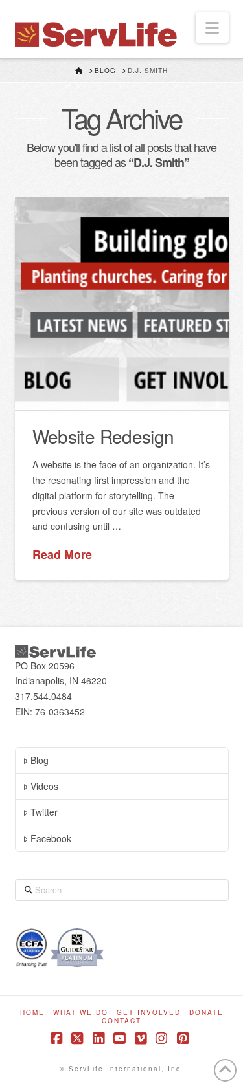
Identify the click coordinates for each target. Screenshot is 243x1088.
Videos (44, 785)
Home (32, 1012)
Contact (121, 1021)
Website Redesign (103, 436)
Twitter (44, 811)
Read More (62, 555)
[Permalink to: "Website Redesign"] (122, 303)
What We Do (80, 1012)
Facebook (50, 838)
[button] (212, 27)
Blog (39, 760)
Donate (206, 1012)
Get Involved (149, 1012)
